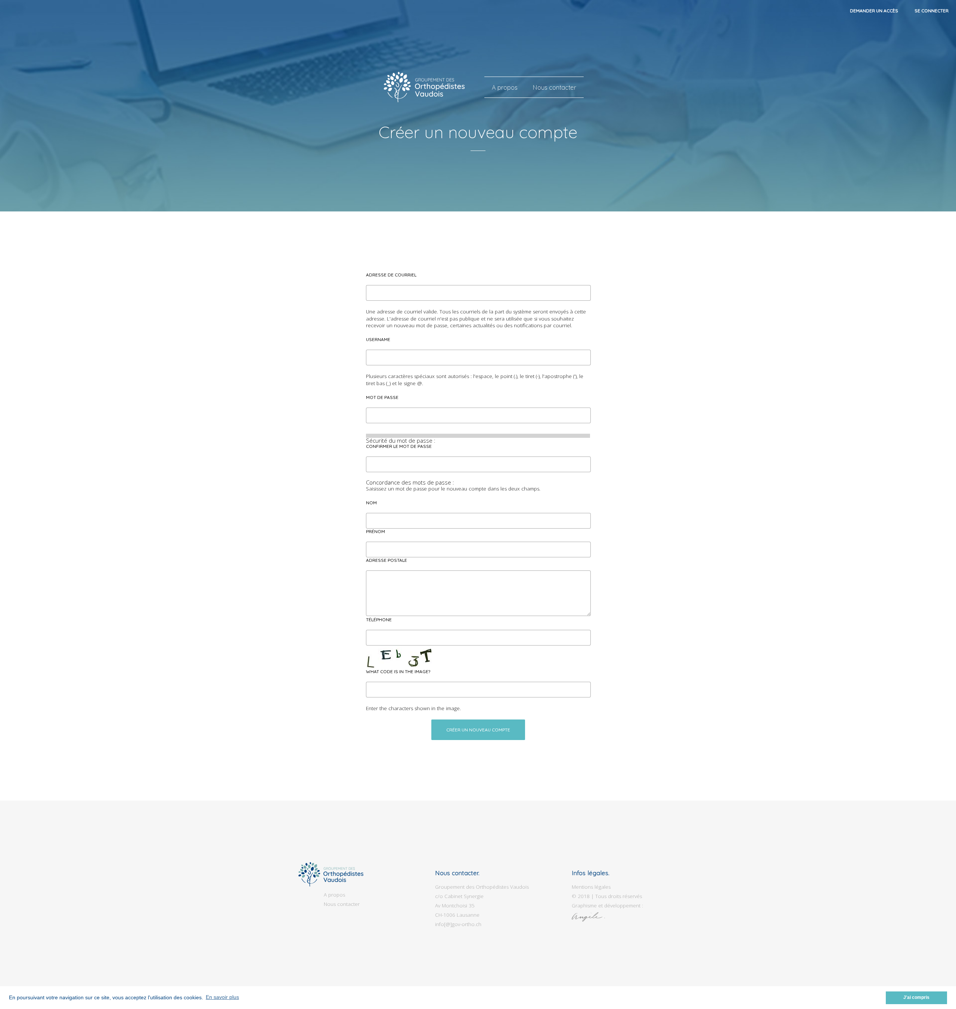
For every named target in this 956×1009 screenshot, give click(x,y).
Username (378, 339)
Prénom (375, 531)
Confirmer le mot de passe (399, 446)
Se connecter (932, 10)
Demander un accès (874, 10)
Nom (371, 502)
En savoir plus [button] (222, 997)
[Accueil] (424, 87)
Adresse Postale (386, 560)
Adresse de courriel (391, 275)
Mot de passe (382, 397)
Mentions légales (591, 886)
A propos (505, 87)
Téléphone (379, 619)
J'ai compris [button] (916, 997)
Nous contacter (554, 87)
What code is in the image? (398, 671)
